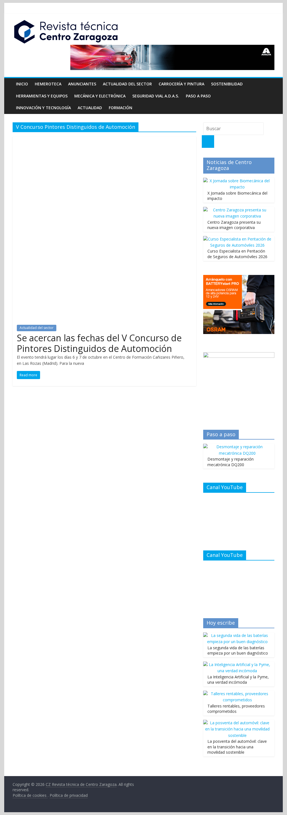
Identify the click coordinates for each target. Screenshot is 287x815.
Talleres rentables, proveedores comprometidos (236, 708)
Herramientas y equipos (42, 96)
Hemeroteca (48, 84)
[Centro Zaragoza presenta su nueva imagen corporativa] (237, 209)
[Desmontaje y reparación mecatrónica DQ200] (237, 446)
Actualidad (90, 107)
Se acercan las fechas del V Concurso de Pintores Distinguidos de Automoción (99, 343)
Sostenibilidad (227, 84)
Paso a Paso (198, 96)
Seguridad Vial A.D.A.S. (155, 96)
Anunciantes (82, 84)
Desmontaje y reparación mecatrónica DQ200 (230, 461)
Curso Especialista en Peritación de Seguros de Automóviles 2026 (237, 253)
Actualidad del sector (127, 84)
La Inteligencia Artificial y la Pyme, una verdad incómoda (238, 679)
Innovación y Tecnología (43, 107)
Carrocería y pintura (181, 84)
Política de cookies (30, 795)
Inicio (22, 84)
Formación (120, 107)
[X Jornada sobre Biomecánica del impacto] (237, 180)
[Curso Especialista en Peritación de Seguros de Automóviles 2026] (237, 239)
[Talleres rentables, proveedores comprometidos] (237, 693)
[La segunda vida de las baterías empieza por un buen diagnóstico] (237, 635)
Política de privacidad (69, 795)
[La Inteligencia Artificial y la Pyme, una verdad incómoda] (237, 664)
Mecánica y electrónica (100, 96)
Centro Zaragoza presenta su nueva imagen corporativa (234, 224)
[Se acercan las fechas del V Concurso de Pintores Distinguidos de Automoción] (104, 140)
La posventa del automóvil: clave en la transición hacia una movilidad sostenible (237, 747)
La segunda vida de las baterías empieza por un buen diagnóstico (237, 650)
